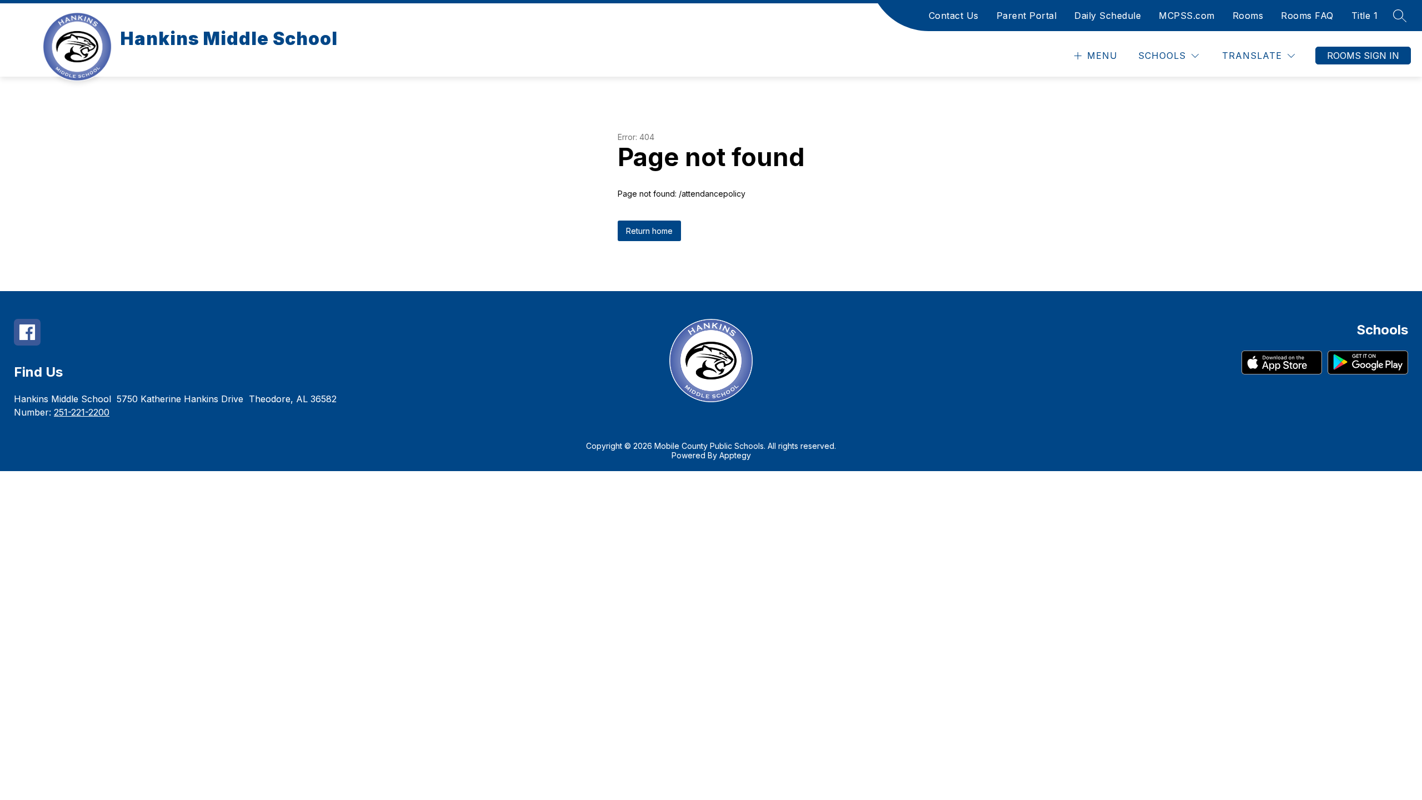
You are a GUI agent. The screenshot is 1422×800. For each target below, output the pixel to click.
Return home (649, 231)
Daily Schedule (1107, 15)
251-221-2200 (81, 412)
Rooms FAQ (1307, 15)
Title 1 (1364, 15)
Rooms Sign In (1363, 55)
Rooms (1248, 15)
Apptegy (735, 455)
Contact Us (954, 15)
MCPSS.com (1187, 15)
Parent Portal (1027, 15)
